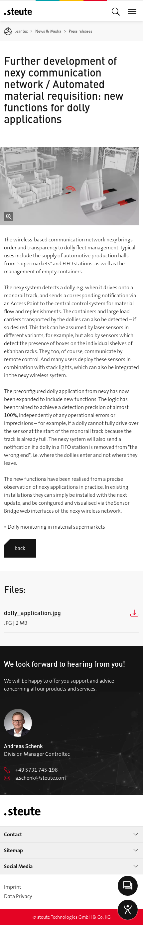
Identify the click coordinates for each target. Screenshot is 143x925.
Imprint (12, 886)
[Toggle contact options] (128, 886)
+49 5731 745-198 (36, 769)
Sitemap (13, 850)
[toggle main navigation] (115, 11)
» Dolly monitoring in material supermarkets (54, 526)
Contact (13, 834)
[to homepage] (18, 11)
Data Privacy (18, 896)
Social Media (18, 866)
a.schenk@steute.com (40, 777)
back (20, 548)
